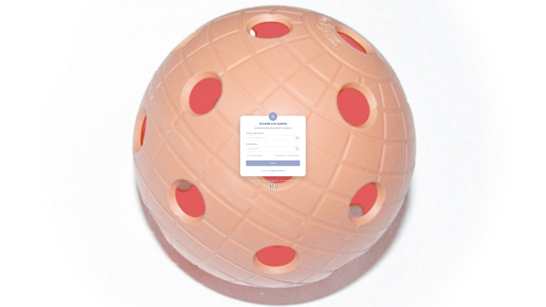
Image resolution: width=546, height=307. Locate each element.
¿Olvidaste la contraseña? (287, 155)
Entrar (273, 163)
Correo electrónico (255, 133)
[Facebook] (276, 186)
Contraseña (251, 144)
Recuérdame (256, 155)
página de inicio (277, 170)
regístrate (286, 128)
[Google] (271, 186)
